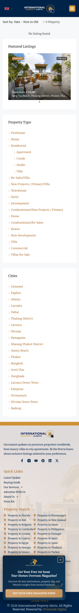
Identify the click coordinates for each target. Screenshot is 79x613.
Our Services (11, 487)
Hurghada (17, 376)
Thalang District (22, 318)
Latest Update (12, 477)
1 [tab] (41, 103)
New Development (23, 235)
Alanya (15, 299)
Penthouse (18, 133)
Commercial (19, 248)
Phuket (16, 357)
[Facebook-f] (22, 460)
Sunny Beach (19, 350)
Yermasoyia (19, 395)
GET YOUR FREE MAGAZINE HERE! (34, 593)
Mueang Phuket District (27, 344)
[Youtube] (36, 460)
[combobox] (29, 22)
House (15, 139)
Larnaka (16, 305)
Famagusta (18, 337)
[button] (72, 8)
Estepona (17, 389)
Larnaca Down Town (25, 382)
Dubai (15, 312)
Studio (21, 165)
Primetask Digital (55, 609)
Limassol (17, 286)
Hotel (14, 197)
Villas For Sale (20, 254)
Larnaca (16, 325)
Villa (20, 171)
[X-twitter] (57, 460)
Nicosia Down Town (24, 402)
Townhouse (18, 190)
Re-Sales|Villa (20, 177)
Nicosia (16, 331)
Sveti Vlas (17, 369)
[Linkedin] (50, 460)
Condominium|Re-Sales (27, 222)
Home (15, 216)
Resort (15, 229)
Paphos (16, 293)
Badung (16, 408)
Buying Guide (12, 482)
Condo (21, 158)
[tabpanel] (39, 76)
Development (20, 203)
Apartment (24, 152)
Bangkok (17, 363)
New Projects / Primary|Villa (30, 184)
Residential (18, 145)
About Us (9, 496)
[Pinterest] (43, 460)
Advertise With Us (15, 492)
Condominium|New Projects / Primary (37, 209)
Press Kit (9, 501)
